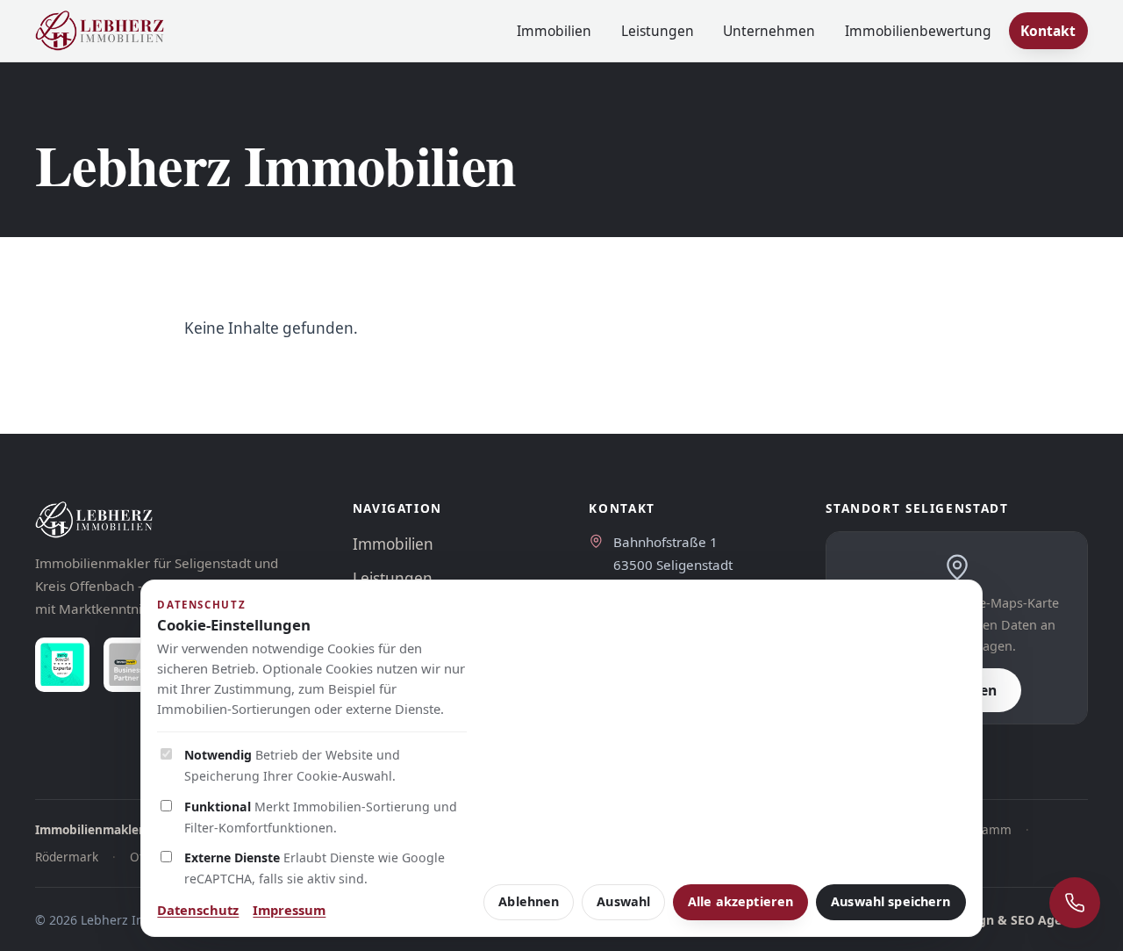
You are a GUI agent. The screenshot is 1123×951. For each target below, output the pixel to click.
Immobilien (554, 30)
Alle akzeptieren (740, 901)
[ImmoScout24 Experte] (62, 665)
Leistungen (657, 30)
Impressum (289, 910)
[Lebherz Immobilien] (176, 519)
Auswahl (623, 901)
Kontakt (1048, 30)
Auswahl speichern (890, 901)
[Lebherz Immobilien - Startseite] (99, 31)
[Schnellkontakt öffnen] (1074, 902)
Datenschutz (198, 910)
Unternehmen (769, 30)
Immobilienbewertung (918, 30)
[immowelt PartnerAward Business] (131, 665)
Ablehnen (528, 901)
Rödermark (66, 856)
